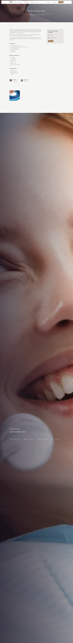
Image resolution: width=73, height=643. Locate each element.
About (16, 2)
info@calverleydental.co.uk (53, 37)
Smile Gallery (33, 2)
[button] (20, 2)
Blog (36, 2)
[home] (11, 2)
